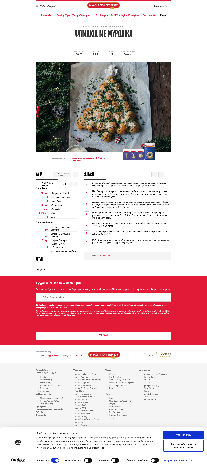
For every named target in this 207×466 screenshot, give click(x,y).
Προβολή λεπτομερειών (176, 460)
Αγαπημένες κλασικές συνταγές (156, 374)
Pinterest (79, 356)
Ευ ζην (146, 397)
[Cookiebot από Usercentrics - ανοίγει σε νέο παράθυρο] (18, 460)
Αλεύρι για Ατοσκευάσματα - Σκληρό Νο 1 (89, 158)
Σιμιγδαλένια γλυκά (116, 409)
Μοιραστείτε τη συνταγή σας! (51, 398)
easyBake (163, 16)
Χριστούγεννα (149, 388)
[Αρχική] (103, 6)
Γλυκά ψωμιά (114, 412)
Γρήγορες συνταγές (151, 386)
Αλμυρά (108, 370)
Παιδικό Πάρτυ (149, 377)
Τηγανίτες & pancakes (118, 415)
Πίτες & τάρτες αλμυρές (118, 386)
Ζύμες (111, 388)
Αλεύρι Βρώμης (81, 425)
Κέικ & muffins (115, 377)
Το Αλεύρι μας (76, 370)
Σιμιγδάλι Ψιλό (80, 408)
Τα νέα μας (44, 388)
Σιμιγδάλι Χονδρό (81, 405)
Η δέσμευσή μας (42, 391)
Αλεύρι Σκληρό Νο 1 (83, 383)
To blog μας (102, 15)
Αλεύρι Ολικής (80, 422)
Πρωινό (147, 380)
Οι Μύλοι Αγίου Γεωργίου (46, 373)
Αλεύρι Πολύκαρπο (82, 414)
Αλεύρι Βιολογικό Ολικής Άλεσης (87, 411)
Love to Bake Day (151, 394)
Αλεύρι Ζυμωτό (81, 400)
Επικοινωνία (149, 15)
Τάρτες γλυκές (115, 407)
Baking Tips (63, 15)
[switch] (88, 460)
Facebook (43, 356)
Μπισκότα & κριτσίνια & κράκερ (121, 383)
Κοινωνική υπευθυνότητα (50, 386)
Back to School (150, 400)
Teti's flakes (104, 256)
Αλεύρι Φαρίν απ (81, 377)
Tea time (147, 383)
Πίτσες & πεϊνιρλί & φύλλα (119, 380)
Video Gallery (45, 383)
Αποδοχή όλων (183, 435)
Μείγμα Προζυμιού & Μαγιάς (86, 388)
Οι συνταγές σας (46, 404)
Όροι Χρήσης (41, 407)
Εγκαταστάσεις (46, 380)
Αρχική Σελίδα (41, 370)
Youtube (55, 356)
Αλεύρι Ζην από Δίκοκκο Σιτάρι (87, 419)
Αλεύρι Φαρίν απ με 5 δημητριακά (88, 380)
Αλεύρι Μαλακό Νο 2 (83, 386)
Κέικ (111, 398)
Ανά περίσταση (145, 370)
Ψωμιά (112, 374)
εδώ (73, 315)
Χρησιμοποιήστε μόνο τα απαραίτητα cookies (183, 446)
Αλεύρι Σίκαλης (81, 417)
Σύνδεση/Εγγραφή (48, 6)
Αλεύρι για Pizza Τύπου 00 (85, 397)
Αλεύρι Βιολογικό (81, 402)
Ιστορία (43, 377)
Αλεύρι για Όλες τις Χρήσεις (85, 374)
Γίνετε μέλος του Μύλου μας (51, 401)
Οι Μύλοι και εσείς (43, 394)
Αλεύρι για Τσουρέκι (83, 394)
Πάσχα (146, 391)
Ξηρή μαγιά (76, 161)
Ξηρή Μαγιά (79, 391)
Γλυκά (107, 394)
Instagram (67, 356)
